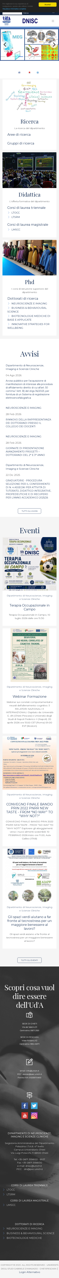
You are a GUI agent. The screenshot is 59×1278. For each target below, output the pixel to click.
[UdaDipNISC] (19, 72)
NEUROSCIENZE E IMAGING (29, 303)
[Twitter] (34, 1105)
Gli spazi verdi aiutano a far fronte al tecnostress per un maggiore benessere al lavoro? (29, 923)
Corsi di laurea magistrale (27, 225)
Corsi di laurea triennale (26, 208)
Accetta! (48, 4)
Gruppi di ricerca (20, 143)
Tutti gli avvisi (30, 511)
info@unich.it (32, 1070)
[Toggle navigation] (53, 13)
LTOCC (15, 212)
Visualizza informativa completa (14, 8)
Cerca (26, 13)
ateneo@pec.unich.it (32, 1074)
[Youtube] (25, 1115)
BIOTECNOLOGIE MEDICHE (24, 1237)
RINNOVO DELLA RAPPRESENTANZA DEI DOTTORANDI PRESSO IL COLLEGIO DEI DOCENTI (28, 423)
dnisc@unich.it (33, 1165)
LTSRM (15, 217)
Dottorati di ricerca (22, 298)
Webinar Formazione (30, 696)
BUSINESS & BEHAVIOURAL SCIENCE (30, 1233)
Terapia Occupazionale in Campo (30, 607)
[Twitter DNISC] (38, 72)
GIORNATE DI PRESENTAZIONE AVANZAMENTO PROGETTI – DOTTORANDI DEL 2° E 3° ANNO (25, 451)
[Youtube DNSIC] (29, 72)
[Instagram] (34, 1115)
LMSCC (15, 229)
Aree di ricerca (19, 135)
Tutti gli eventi (29, 960)
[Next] (53, 44)
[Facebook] (25, 1105)
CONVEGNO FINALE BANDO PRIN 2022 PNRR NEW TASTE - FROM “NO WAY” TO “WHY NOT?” (29, 810)
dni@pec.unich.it (33, 1169)
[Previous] (5, 44)
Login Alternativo (29, 1272)
